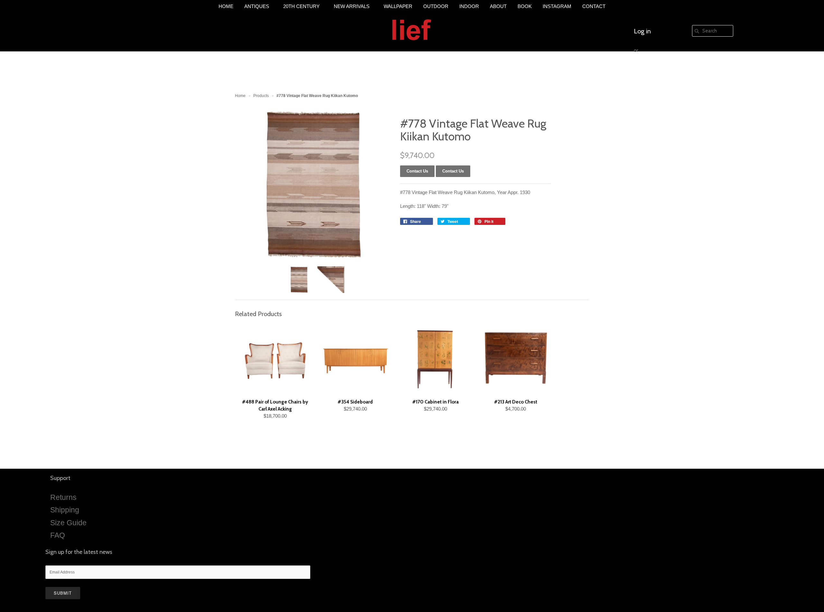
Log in (642, 31)
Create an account (659, 70)
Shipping (64, 510)
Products (261, 95)
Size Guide (68, 523)
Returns (63, 497)
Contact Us (453, 171)
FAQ (57, 535)
